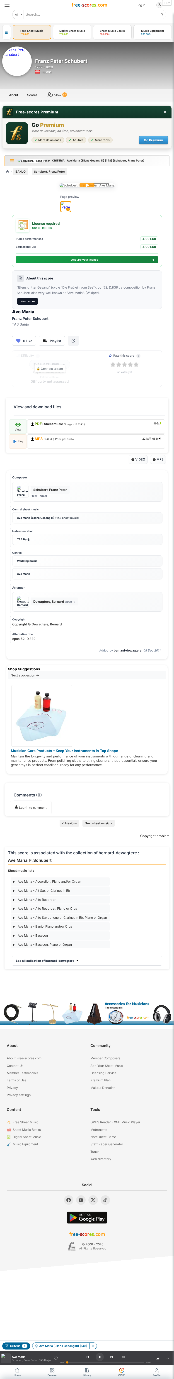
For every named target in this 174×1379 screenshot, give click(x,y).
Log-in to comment (32, 807)
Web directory (100, 1159)
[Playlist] (167, 1358)
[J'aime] (55, 1358)
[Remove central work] (93, 1346)
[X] (93, 1200)
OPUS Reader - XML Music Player (115, 1122)
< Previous (69, 823)
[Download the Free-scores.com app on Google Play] (87, 1218)
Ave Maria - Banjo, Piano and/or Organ (43, 926)
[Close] (165, 112)
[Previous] (87, 1357)
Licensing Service (103, 1073)
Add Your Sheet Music (106, 1066)
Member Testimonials (22, 1073)
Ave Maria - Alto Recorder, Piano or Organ (46, 908)
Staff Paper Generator (106, 1144)
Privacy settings (19, 1095)
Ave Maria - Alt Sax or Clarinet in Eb (41, 890)
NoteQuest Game (103, 1137)
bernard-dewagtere (128, 650)
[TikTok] (105, 1200)
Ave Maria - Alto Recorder (34, 899)
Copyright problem (154, 836)
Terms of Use (16, 1080)
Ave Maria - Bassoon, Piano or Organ (42, 944)
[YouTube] (81, 1200)
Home (17, 1375)
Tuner (94, 1152)
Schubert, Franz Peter (49, 171)
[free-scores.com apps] (6, 32)
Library (87, 1375)
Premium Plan (100, 1080)
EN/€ (167, 3)
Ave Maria (23, 574)
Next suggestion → (25, 675)
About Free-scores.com (24, 1058)
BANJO (20, 171)
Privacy (12, 1088)
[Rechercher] (162, 14)
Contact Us (15, 1066)
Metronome (98, 1130)
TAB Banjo (23, 539)
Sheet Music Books (27, 1130)
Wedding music (27, 561)
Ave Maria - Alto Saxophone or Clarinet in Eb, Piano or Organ (60, 917)
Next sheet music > (98, 823)
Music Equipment (25, 1144)
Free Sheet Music (25, 1122)
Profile (157, 1375)
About (13, 95)
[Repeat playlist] (123, 1357)
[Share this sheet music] (73, 341)
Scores (32, 95)
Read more (27, 301)
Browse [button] (52, 1375)
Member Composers (105, 1058)
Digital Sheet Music (27, 1137)
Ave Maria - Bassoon (30, 935)
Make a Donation (102, 1088)
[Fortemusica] (72, 1246)
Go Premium (153, 140)
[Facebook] (68, 1200)
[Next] (111, 1357)
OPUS (121, 1375)
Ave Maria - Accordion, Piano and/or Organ (47, 881)
